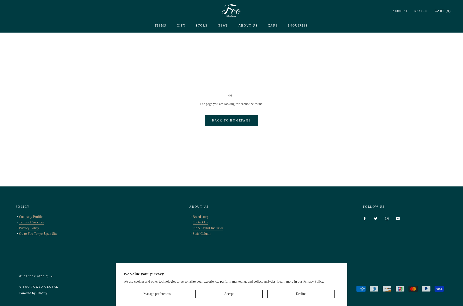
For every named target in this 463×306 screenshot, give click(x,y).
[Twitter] (375, 218)
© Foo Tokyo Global (39, 286)
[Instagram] (386, 218)
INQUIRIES (298, 25)
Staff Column (202, 233)
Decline (301, 294)
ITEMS (161, 25)
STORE (202, 25)
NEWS (223, 25)
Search (421, 11)
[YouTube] (398, 218)
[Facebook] (364, 218)
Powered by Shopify (33, 293)
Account (400, 11)
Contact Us (200, 222)
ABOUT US (248, 25)
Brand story (201, 217)
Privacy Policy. (313, 281)
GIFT (181, 25)
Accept (229, 294)
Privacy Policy (29, 228)
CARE (273, 25)
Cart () (443, 11)
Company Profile (30, 217)
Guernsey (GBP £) (34, 276)
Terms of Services (31, 222)
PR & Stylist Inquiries (208, 228)
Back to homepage (231, 120)
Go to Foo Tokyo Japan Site (38, 233)
